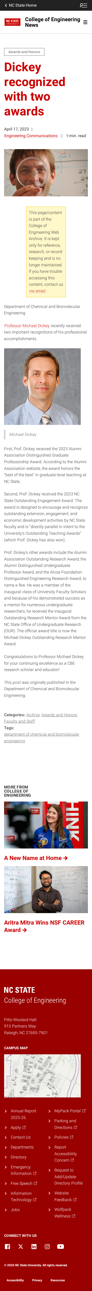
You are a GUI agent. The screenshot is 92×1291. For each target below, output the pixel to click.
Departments (22, 1147)
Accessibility (15, 1280)
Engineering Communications (30, 135)
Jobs (15, 1209)
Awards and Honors (59, 714)
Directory (19, 1157)
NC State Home (23, 5)
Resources (58, 1280)
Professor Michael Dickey (27, 325)
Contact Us (21, 1137)
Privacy (37, 1280)
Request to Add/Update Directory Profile (68, 1177)
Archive (33, 714)
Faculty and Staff (19, 721)
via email (37, 291)
